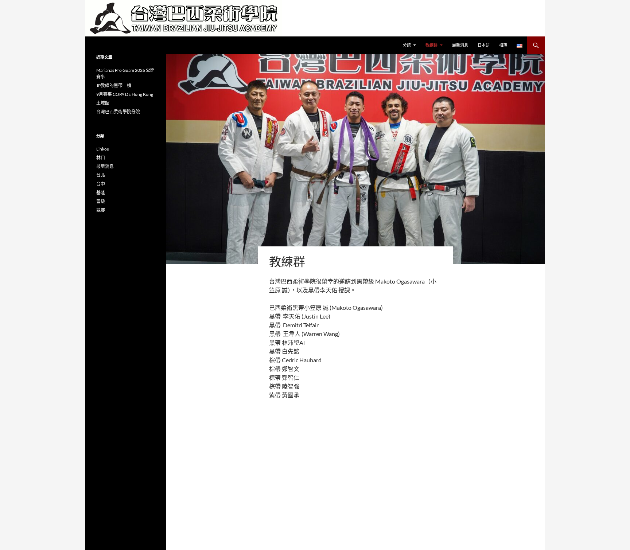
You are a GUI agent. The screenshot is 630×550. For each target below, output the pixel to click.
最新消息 (460, 45)
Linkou (102, 149)
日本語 (484, 45)
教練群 (431, 45)
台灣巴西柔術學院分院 (118, 111)
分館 (407, 45)
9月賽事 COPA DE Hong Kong (124, 94)
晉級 (100, 201)
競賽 (100, 210)
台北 (100, 175)
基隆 (100, 192)
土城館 (102, 103)
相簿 (503, 45)
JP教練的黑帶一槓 (113, 85)
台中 (100, 184)
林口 (100, 157)
